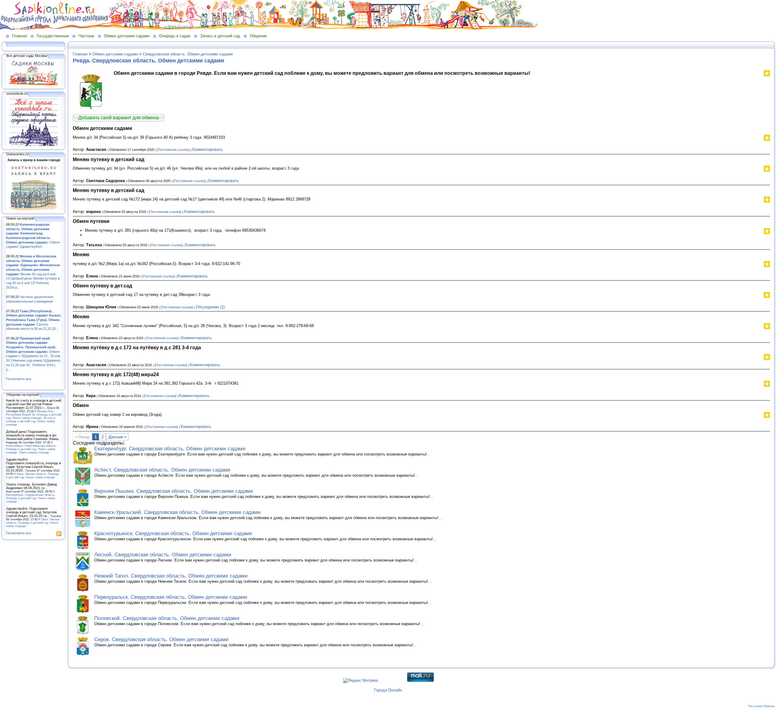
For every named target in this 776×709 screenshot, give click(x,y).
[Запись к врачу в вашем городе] (33, 209)
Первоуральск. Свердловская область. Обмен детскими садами (170, 597)
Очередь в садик (174, 36)
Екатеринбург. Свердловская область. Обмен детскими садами (170, 449)
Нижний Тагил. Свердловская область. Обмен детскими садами (171, 576)
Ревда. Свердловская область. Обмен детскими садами (148, 61)
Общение (258, 36)
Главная (19, 36)
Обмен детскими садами (126, 36)
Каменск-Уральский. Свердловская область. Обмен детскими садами (177, 512)
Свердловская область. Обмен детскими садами (188, 54)
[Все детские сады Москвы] (33, 84)
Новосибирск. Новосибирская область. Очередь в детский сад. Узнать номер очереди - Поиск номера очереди (31, 449)
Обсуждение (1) (210, 307)
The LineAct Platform (761, 706)
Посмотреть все (18, 379)
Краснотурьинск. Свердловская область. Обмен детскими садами (173, 533)
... (428, 454)
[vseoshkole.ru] (33, 145)
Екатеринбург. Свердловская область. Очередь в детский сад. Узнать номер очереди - (30, 498)
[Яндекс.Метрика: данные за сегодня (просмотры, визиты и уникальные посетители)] (360, 680)
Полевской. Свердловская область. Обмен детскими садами (166, 618)
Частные (86, 36)
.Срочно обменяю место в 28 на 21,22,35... (33, 320)
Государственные (53, 36)
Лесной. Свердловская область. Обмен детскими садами (162, 555)
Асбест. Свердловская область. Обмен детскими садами (162, 470)
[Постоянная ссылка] (173, 149)
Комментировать (207, 149)
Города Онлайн (388, 690)
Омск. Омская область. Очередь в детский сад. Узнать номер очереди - (32, 475)
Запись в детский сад (220, 36)
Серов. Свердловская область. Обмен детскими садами (161, 639)
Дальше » (117, 437)
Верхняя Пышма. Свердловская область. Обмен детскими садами (173, 491)
